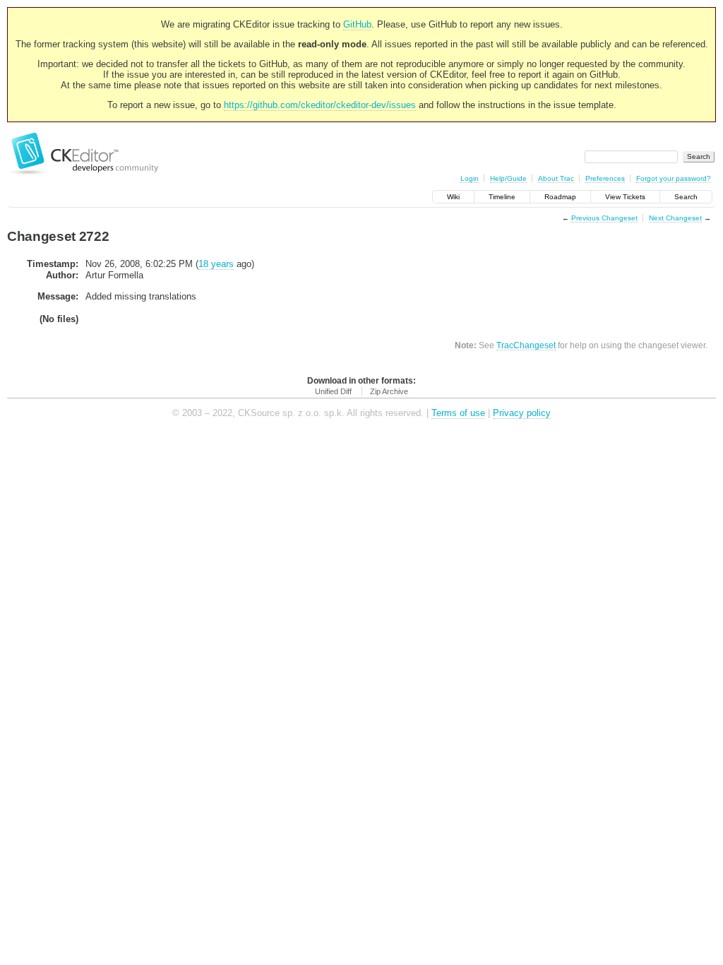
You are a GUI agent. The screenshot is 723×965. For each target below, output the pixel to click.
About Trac (556, 178)
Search (686, 197)
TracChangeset (526, 345)
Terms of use (458, 413)
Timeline (502, 197)
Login (469, 178)
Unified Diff (333, 391)
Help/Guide (508, 178)
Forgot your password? (673, 178)
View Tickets (625, 197)
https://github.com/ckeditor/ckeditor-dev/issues (320, 105)
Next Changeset (675, 218)
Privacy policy (522, 413)
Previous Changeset (604, 218)
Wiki (453, 197)
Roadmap (560, 197)
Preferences (605, 178)
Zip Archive (389, 391)
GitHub (357, 24)
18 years (216, 264)
